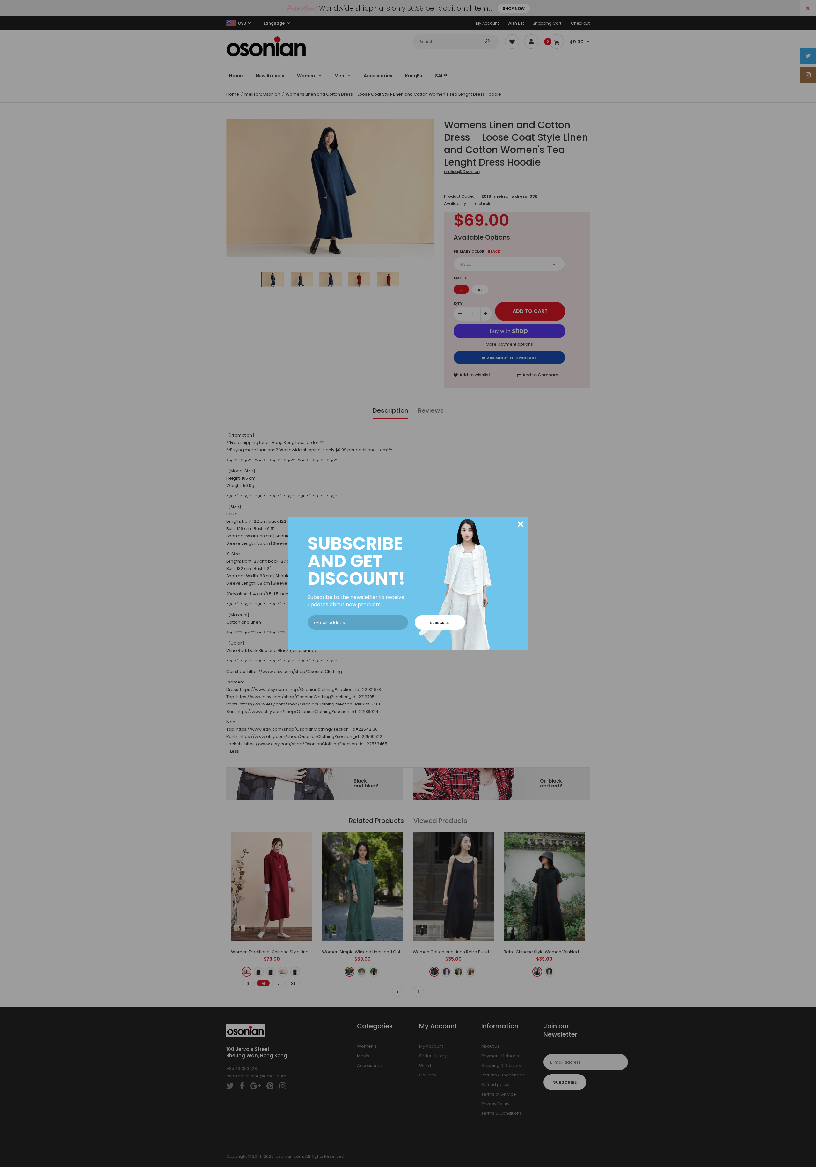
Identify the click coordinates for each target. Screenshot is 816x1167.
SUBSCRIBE (439, 622)
